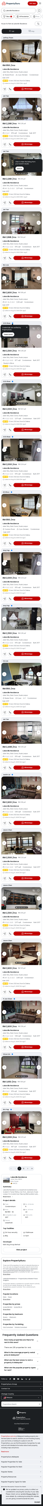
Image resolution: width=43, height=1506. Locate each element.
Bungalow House (24, 1270)
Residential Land (8, 1272)
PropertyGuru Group (9, 1384)
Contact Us (5, 1389)
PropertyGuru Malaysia (10, 1457)
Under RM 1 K (18, 1307)
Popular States (7, 1472)
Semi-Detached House (10, 1270)
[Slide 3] (19, 59)
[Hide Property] (33, 43)
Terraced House (14, 1269)
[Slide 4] (21, 59)
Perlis (4, 1297)
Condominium (25, 1269)
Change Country (7, 1394)
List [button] (13, 31)
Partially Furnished (21, 1327)
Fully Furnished (8, 1327)
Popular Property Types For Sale (13, 1482)
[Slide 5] (23, 514)
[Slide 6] (24, 59)
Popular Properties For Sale (11, 1462)
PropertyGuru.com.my (8, 1436)
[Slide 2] (18, 514)
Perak (10, 1297)
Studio (5, 1317)
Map (32, 31)
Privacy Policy (31, 1494)
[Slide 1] (16, 59)
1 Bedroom (12, 1317)
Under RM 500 (7, 1307)
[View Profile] (21, 38)
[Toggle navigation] (40, 3)
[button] (8, 1197)
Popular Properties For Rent (11, 1467)
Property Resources (8, 1477)
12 (23, 1169)
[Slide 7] (26, 173)
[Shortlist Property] (38, 43)
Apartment (34, 1269)
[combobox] (20, 10)
